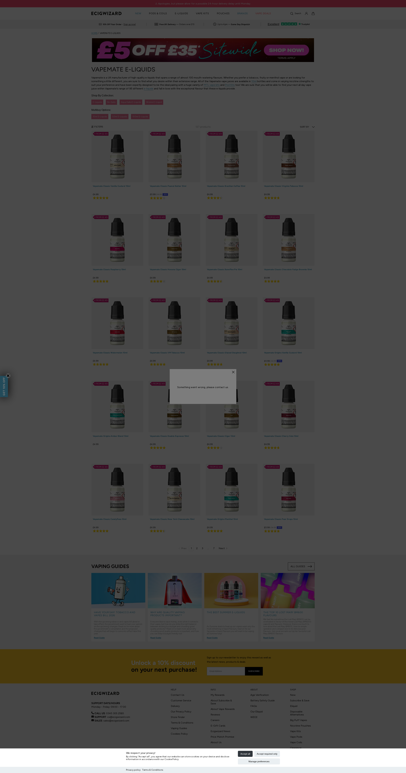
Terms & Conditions (152, 770)
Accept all (245, 754)
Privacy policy (133, 770)
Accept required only (267, 754)
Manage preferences (259, 761)
